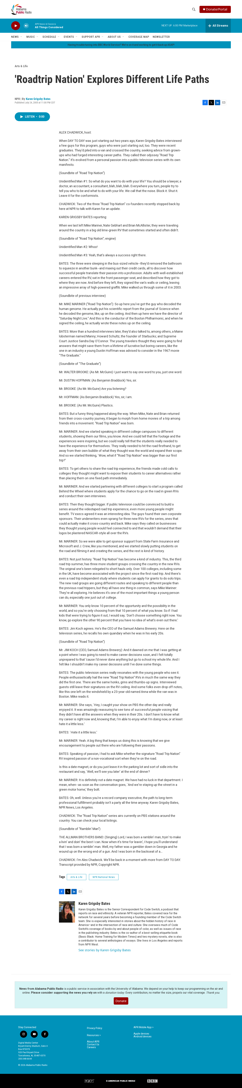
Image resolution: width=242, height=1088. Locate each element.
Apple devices (141, 1033)
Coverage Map (138, 36)
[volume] (26, 26)
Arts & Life (21, 66)
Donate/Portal (216, 9)
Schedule (49, 36)
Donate (121, 1001)
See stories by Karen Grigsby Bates (104, 950)
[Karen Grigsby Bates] (67, 912)
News (15, 36)
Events (69, 36)
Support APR (91, 36)
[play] (15, 26)
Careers (91, 1047)
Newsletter (161, 36)
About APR (93, 1041)
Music (30, 36)
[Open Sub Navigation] (21, 36)
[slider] (31, 25)
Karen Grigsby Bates (38, 99)
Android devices (142, 1036)
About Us (114, 36)
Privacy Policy (94, 1028)
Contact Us (93, 1044)
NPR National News (104, 877)
